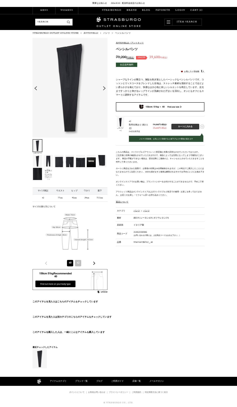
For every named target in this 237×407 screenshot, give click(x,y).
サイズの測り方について (44, 207)
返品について (122, 202)
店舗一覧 (136, 381)
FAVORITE (163, 10)
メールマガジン (156, 381)
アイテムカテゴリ (58, 381)
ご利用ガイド (117, 381)
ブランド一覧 (81, 381)
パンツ (137, 211)
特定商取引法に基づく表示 (156, 392)
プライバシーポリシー (118, 392)
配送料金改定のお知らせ (133, 3)
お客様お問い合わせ (96, 392)
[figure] (46, 263)
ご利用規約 (136, 392)
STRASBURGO (111, 10)
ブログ (99, 381)
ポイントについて (76, 392)
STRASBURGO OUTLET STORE (118, 22)
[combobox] (70, 263)
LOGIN (180, 10)
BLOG (146, 10)
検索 (68, 22)
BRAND (132, 10)
